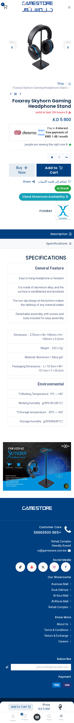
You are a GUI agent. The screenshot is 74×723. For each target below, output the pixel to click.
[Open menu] (37, 717)
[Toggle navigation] (69, 7)
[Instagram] (54, 567)
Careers (63, 641)
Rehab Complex (58, 607)
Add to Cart (19, 707)
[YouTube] (32, 567)
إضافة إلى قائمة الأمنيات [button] (52, 182)
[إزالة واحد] (66, 157)
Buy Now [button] (21, 170)
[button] (68, 47)
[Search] (49, 716)
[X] (43, 567)
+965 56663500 (47, 532)
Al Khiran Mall (60, 601)
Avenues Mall (60, 584)
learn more (41, 132)
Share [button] (27, 182)
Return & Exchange (56, 635)
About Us (62, 624)
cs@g (40, 550)
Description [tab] (59, 234)
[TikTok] (20, 567)
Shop (60, 83)
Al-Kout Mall (60, 595)
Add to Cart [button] (51, 170)
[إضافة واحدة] (52, 157)
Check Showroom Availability (43, 197)
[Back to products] (15, 94)
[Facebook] (65, 567)
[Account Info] (13, 716)
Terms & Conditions (56, 630)
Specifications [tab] (57, 243)
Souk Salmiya (59, 589)
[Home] (61, 716)
